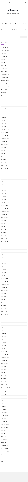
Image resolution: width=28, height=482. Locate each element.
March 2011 (4, 381)
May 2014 (3, 266)
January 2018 (4, 132)
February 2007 (5, 394)
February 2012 (4, 348)
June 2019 (3, 96)
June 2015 (3, 226)
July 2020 (3, 59)
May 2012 (3, 339)
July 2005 (3, 430)
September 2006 (5, 400)
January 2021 (4, 47)
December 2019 (5, 77)
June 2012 (3, 336)
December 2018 (5, 114)
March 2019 (4, 105)
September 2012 (5, 327)
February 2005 (5, 445)
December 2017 (5, 135)
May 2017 (3, 156)
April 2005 (4, 439)
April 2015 (3, 232)
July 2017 (3, 150)
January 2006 (4, 415)
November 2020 (5, 53)
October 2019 (4, 83)
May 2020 (3, 65)
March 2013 (4, 308)
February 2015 (5, 239)
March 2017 (4, 162)
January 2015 (4, 242)
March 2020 (4, 71)
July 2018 (3, 117)
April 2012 (3, 342)
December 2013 (5, 281)
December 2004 (5, 451)
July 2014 (3, 260)
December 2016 (5, 172)
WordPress (23, 477)
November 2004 (5, 454)
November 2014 (5, 248)
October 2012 (4, 324)
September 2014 (5, 254)
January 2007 (4, 397)
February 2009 (5, 391)
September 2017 (5, 144)
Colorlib (13, 477)
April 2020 (4, 68)
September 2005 (5, 424)
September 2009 (5, 388)
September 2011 (5, 363)
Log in (3, 466)
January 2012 (4, 351)
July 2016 (3, 187)
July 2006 (3, 406)
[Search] (26, 2)
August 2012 (4, 330)
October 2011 (4, 360)
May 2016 (3, 193)
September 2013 (5, 290)
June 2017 (3, 153)
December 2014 (5, 245)
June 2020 (3, 62)
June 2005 (3, 433)
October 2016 (4, 178)
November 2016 (5, 175)
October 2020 (4, 56)
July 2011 (3, 369)
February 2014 (5, 275)
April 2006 (4, 409)
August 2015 (4, 220)
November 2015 (5, 211)
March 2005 (4, 442)
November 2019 (5, 80)
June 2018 (3, 120)
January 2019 (4, 111)
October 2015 (4, 214)
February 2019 (5, 108)
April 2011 (3, 378)
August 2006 (4, 403)
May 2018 (3, 123)
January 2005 (4, 448)
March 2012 (4, 345)
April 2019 (3, 102)
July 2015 (3, 223)
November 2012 (5, 321)
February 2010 (5, 385)
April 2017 (3, 159)
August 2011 (4, 366)
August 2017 (4, 147)
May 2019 (3, 99)
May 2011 (3, 375)
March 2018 (4, 126)
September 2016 (5, 181)
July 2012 (3, 333)
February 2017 (4, 166)
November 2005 (5, 418)
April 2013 (3, 305)
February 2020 (5, 74)
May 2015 (3, 229)
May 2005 (3, 436)
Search (23, 37)
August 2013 (4, 293)
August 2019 (4, 89)
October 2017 (4, 141)
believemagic (14, 10)
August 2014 (4, 257)
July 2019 (3, 93)
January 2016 (4, 205)
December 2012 (5, 318)
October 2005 (4, 421)
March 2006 (4, 412)
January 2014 (4, 278)
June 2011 (3, 372)
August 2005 (4, 427)
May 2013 (3, 302)
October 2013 (4, 287)
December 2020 (5, 50)
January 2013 (4, 315)
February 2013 (4, 312)
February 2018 (5, 129)
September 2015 (5, 217)
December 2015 (5, 208)
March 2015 (4, 235)
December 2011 (5, 354)
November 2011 (5, 357)
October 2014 (4, 251)
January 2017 (4, 169)
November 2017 (5, 138)
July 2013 (3, 296)
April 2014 (3, 269)
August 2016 (4, 184)
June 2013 (3, 299)
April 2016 (3, 196)
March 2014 (4, 272)
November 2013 (5, 284)
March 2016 (4, 199)
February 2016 (5, 202)
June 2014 (3, 263)
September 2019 (5, 86)
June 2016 (3, 190)
